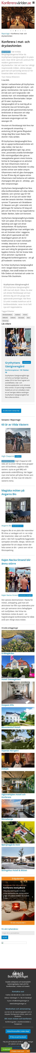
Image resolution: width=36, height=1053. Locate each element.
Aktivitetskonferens (7, 314)
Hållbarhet (5, 317)
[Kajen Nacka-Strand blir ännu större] (18, 579)
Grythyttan (17, 314)
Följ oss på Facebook (18, 1037)
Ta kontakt (6, 1049)
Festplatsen (18, 1024)
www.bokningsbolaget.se (18, 1004)
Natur (28, 317)
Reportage (6, 33)
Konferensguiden (10, 1022)
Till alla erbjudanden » (18, 923)
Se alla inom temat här (11, 411)
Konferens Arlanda (18, 1048)
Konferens (13, 317)
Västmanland (26, 362)
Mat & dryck (21, 317)
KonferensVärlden (24, 1022)
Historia (25, 314)
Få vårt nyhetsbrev (10, 929)
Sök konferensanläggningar (14, 1046)
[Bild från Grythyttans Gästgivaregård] (18, 342)
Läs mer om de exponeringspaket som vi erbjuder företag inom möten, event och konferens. (18, 1014)
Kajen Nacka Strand (10, 595)
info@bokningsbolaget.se (20, 1001)
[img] (18, 901)
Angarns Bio (6, 525)
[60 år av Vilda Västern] (18, 440)
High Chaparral (8, 456)
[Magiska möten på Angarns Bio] (18, 510)
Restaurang (5, 320)
